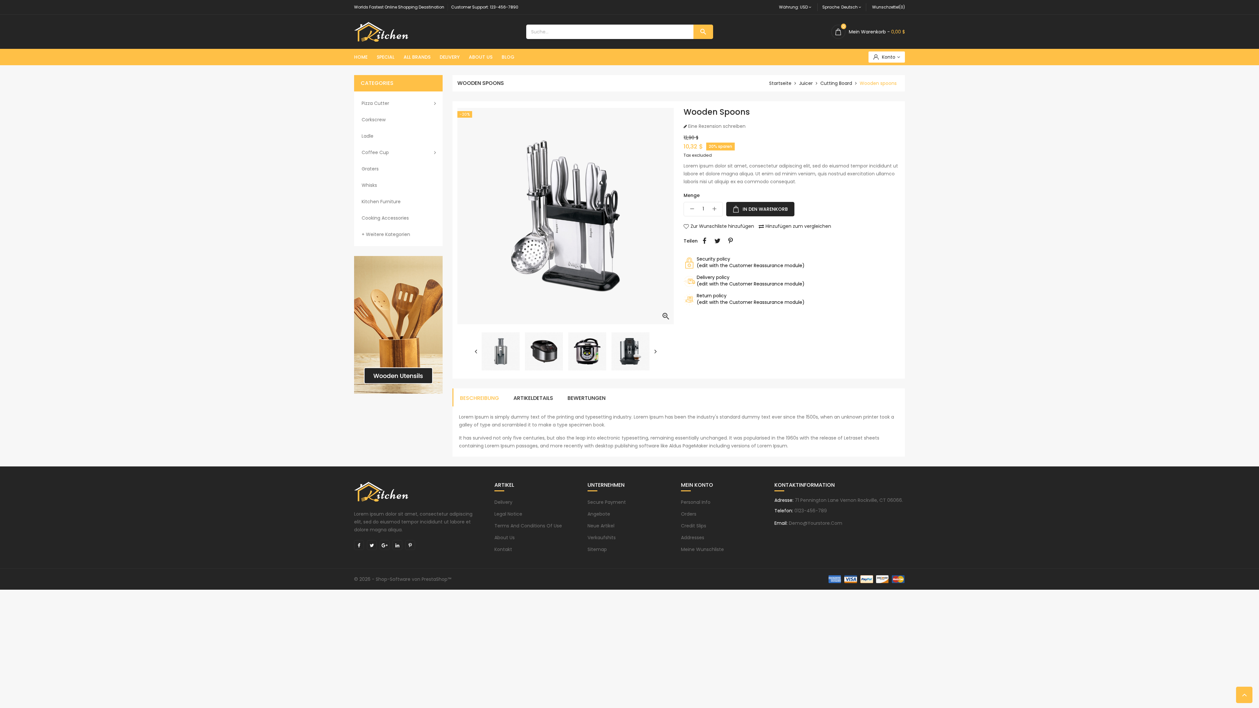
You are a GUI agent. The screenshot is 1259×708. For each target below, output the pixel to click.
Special (385, 57)
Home (361, 57)
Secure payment (607, 502)
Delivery (450, 57)
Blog (508, 57)
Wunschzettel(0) (888, 7)
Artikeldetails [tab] (533, 398)
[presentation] (476, 351)
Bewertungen (587, 398)
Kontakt (503, 549)
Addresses (692, 537)
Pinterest (730, 240)
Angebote (599, 514)
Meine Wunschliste (702, 549)
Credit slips (693, 525)
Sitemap (597, 549)
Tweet (717, 240)
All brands (417, 57)
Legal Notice (508, 514)
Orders (688, 514)
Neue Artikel (601, 525)
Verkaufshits (602, 537)
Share (704, 240)
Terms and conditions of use (528, 525)
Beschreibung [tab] (479, 398)
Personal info (695, 502)
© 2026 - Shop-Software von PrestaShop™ (402, 579)
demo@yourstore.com (815, 523)
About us (480, 57)
